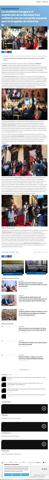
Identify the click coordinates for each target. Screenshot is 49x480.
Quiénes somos (37, 475)
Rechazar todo (16, 474)
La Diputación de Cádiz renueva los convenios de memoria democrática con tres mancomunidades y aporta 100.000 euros (33, 299)
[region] (17, 469)
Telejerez (7, 24)
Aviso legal (44, 475)
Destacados (11, 8)
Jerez (17, 8)
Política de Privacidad (32, 476)
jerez (46, 252)
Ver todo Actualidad (24, 369)
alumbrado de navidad (40, 252)
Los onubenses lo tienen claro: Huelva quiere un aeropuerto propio (33, 343)
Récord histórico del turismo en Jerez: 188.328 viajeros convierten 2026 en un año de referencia (33, 284)
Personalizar (8, 474)
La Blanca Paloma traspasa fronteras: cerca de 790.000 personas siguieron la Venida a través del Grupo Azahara (33, 313)
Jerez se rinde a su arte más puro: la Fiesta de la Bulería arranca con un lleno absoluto (32, 329)
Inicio (3, 56)
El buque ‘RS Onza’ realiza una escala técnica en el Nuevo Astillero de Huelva (31, 357)
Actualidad (4, 8)
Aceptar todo (25, 474)
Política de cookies (42, 476)
